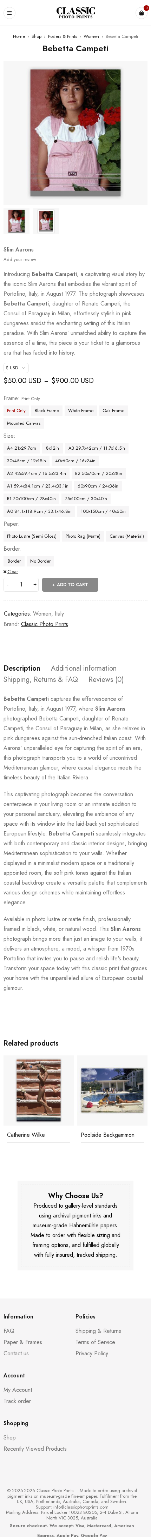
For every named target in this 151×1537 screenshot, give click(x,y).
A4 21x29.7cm (21, 448)
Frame (11, 398)
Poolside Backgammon (107, 1135)
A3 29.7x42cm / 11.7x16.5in (96, 448)
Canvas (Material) (127, 536)
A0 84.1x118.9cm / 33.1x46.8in (39, 511)
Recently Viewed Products (35, 1449)
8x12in (52, 448)
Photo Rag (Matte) (83, 536)
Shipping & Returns (98, 1331)
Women (91, 36)
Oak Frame (113, 410)
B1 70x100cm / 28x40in (31, 498)
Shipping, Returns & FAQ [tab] (41, 680)
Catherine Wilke (26, 1135)
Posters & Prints (62, 36)
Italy (59, 614)
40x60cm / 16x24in (75, 460)
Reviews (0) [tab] (106, 680)
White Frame (80, 410)
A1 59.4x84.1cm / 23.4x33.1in (37, 486)
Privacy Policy (92, 1353)
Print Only (16, 410)
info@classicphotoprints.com (81, 1507)
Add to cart (72, 584)
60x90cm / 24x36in (98, 486)
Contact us (16, 1353)
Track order (17, 1401)
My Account (18, 1390)
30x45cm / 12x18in (26, 460)
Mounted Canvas (23, 423)
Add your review (20, 259)
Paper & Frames (23, 1342)
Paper (11, 524)
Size (9, 436)
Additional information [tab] (84, 668)
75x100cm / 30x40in (86, 498)
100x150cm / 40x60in (103, 511)
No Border (40, 561)
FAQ (9, 1331)
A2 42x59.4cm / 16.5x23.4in (36, 473)
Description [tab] (22, 668)
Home (19, 36)
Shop (36, 36)
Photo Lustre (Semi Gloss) (32, 536)
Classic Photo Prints (44, 624)
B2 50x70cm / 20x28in (98, 473)
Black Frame (47, 410)
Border (12, 549)
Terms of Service (95, 1342)
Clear (12, 571)
